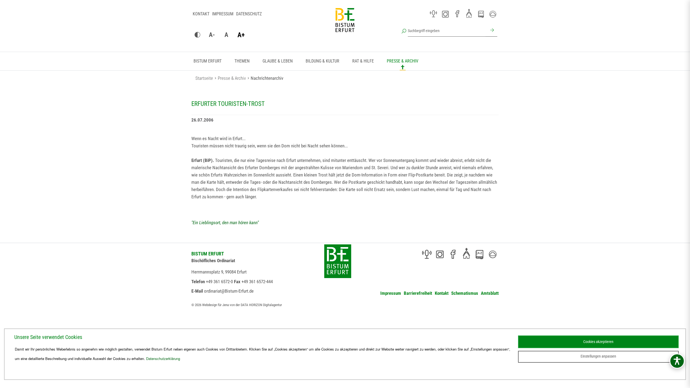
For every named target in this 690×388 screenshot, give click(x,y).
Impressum (222, 13)
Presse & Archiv (402, 61)
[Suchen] (491, 31)
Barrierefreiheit (418, 293)
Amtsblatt (490, 293)
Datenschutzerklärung (163, 358)
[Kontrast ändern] (197, 35)
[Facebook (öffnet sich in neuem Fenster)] (457, 14)
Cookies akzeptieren (598, 342)
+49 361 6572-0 (219, 281)
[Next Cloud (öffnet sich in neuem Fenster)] (493, 14)
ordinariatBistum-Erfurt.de (229, 291)
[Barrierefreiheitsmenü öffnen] (677, 361)
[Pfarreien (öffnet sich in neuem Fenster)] (469, 13)
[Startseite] (345, 24)
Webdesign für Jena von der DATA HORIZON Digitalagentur (242, 305)
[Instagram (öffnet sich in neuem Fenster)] (445, 14)
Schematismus (464, 293)
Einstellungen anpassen (598, 356)
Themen (242, 61)
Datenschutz (249, 13)
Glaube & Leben (278, 61)
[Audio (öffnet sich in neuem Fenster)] (433, 14)
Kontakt (201, 13)
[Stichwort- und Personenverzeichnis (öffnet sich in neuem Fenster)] (481, 14)
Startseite (204, 78)
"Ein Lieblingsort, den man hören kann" (225, 222)
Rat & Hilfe (363, 61)
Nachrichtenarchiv (267, 78)
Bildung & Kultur (322, 61)
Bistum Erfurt (208, 61)
